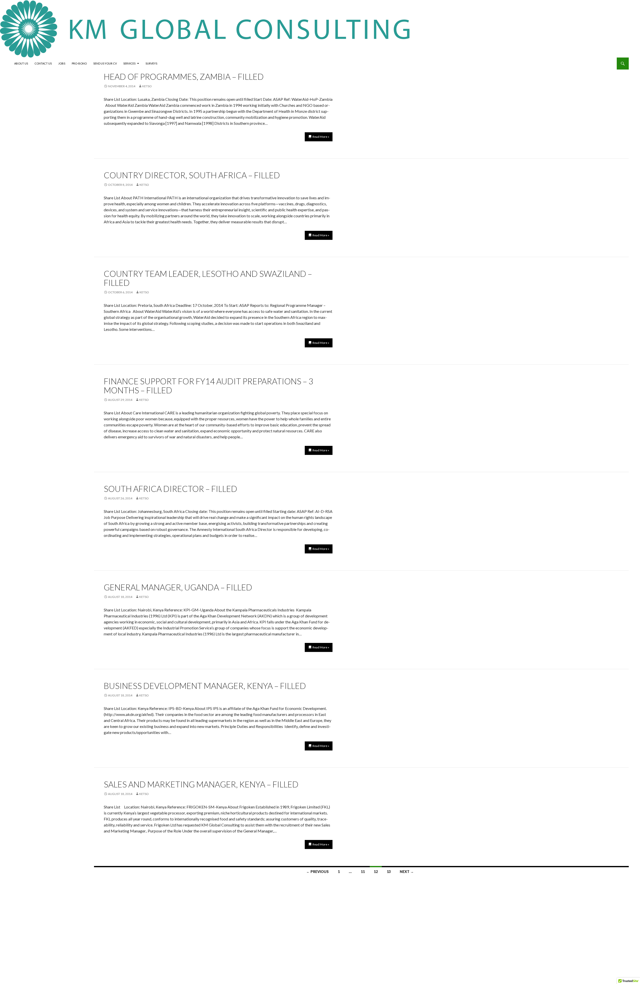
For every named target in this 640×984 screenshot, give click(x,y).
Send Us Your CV (105, 63)
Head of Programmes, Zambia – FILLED (184, 77)
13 (389, 871)
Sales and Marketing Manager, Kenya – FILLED (201, 784)
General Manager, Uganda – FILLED (178, 587)
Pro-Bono (79, 63)
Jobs (61, 63)
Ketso (147, 86)
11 (363, 871)
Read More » (320, 137)
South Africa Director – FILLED (170, 489)
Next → (407, 871)
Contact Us (43, 63)
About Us (21, 63)
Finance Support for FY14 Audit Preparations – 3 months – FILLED (208, 385)
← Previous (317, 871)
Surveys (151, 63)
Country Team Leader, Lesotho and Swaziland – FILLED (208, 278)
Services (129, 63)
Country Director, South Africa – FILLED (192, 175)
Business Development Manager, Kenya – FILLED (205, 686)
